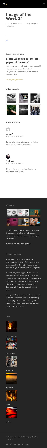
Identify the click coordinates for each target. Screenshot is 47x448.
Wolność (9, 422)
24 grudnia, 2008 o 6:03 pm (14, 163)
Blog (28, 23)
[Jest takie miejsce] (35, 109)
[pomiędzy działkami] (11, 109)
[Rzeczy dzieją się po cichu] (23, 98)
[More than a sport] (23, 109)
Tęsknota (9, 388)
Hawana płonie (11, 336)
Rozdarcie (9, 370)
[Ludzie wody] (35, 98)
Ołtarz (8, 405)
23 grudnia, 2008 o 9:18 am (14, 136)
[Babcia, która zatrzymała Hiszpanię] (11, 98)
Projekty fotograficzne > (14, 80)
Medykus (10, 161)
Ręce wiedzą (10, 353)
